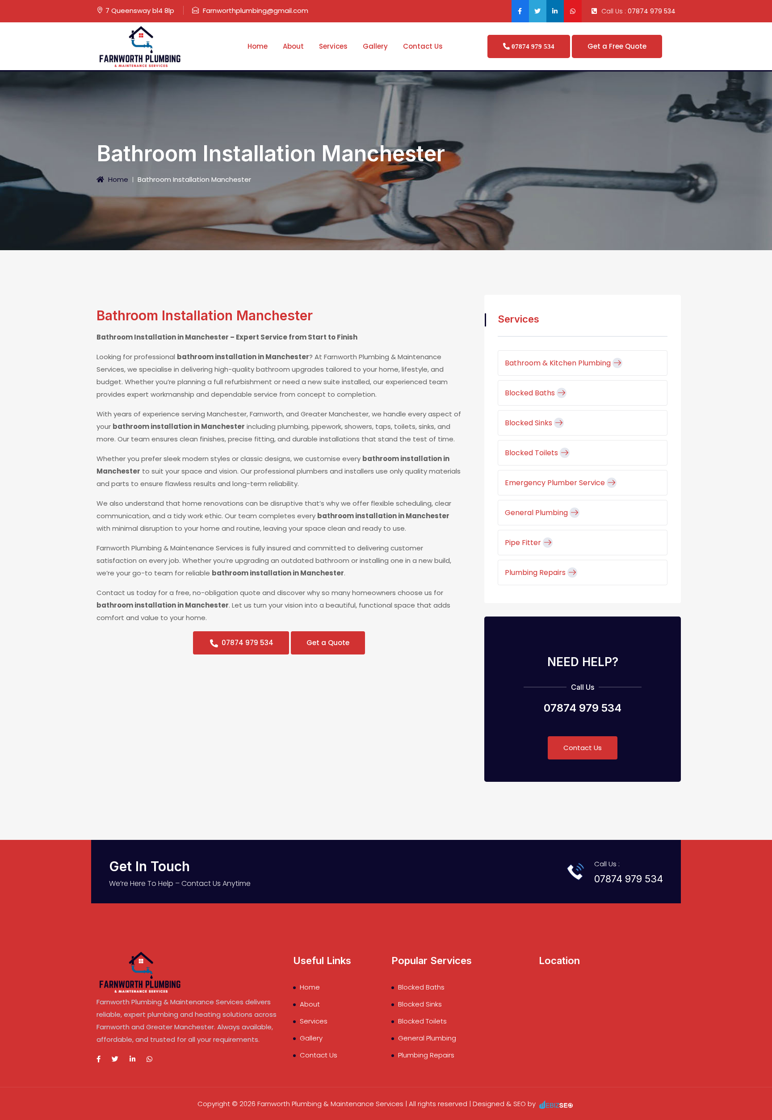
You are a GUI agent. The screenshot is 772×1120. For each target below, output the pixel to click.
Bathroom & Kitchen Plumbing (559, 363)
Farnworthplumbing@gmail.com (255, 10)
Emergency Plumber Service (556, 483)
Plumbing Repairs (536, 572)
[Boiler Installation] (141, 45)
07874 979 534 (652, 11)
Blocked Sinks (529, 423)
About (293, 46)
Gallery (375, 46)
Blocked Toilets (532, 453)
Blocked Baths (531, 393)
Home (258, 46)
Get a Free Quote (616, 46)
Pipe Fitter (524, 542)
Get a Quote (327, 642)
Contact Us (423, 46)
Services (333, 46)
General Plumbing (537, 513)
